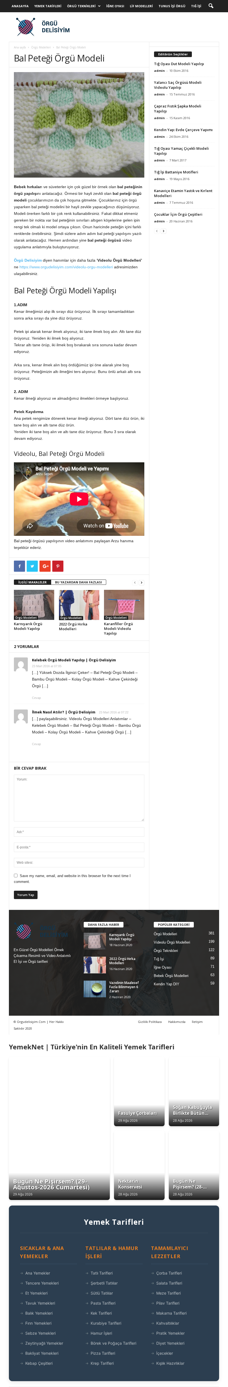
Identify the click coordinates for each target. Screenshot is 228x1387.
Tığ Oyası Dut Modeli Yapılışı (179, 63)
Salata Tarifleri (169, 1283)
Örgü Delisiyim (28, 260)
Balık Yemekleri (39, 1313)
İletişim (197, 1022)
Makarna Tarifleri (171, 1313)
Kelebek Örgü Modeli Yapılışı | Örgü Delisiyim (74, 659)
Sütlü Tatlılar (102, 1293)
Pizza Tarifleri (103, 1353)
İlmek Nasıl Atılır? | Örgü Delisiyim (63, 712)
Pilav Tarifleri (167, 1303)
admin (159, 70)
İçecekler (164, 1353)
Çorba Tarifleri (169, 1273)
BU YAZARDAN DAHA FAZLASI (78, 582)
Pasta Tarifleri (103, 1303)
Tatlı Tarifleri (102, 1273)
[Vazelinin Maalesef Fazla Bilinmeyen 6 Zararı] (95, 989)
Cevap (36, 697)
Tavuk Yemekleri (40, 1303)
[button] (211, 6)
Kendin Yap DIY (166, 984)
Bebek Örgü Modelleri (171, 976)
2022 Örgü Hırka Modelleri (73, 626)
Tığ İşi (196, 6)
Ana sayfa (20, 47)
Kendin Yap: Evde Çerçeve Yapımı (183, 129)
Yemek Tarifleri (47, 6)
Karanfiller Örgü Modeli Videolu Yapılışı (118, 628)
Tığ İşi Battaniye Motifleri (176, 172)
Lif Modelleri (141, 6)
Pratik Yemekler (170, 1333)
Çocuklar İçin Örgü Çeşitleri (178, 214)
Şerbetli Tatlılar (104, 1283)
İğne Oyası (115, 6)
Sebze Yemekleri (40, 1333)
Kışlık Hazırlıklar (170, 1363)
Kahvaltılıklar (167, 1323)
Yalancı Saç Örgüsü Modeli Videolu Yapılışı (178, 85)
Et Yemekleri (36, 1293)
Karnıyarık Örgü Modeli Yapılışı (28, 626)
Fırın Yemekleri (38, 1323)
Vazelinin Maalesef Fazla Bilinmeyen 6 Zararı (124, 986)
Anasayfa (20, 6)
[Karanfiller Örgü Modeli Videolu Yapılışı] (124, 605)
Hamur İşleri (101, 1333)
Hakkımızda (176, 1022)
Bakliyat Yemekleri (41, 1353)
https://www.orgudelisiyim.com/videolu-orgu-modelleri (66, 267)
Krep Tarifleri (102, 1363)
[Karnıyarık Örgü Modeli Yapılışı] (34, 605)
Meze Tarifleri (168, 1293)
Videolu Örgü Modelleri (172, 942)
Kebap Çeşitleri (39, 1363)
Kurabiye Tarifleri (106, 1323)
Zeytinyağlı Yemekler (44, 1343)
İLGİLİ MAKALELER (32, 582)
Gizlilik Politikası (150, 1022)
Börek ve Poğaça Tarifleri (113, 1343)
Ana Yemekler (37, 1273)
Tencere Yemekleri (42, 1283)
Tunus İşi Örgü (171, 6)
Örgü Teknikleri (81, 6)
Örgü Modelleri (41, 47)
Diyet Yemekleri (170, 1343)
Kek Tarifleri (101, 1313)
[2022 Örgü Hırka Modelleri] (79, 605)
